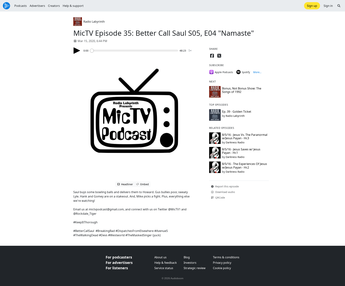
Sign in (328, 6)
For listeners (117, 268)
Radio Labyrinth (94, 22)
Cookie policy (222, 268)
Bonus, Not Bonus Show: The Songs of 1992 (241, 90)
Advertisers (37, 6)
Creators (54, 6)
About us (160, 257)
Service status (163, 268)
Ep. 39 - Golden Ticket (236, 112)
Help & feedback (165, 263)
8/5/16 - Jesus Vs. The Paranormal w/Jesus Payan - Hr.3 (244, 136)
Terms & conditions (226, 257)
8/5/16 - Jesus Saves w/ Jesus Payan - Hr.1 (241, 151)
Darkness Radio (235, 142)
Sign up (312, 6)
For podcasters (119, 257)
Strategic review (195, 268)
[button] (339, 5)
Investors (190, 263)
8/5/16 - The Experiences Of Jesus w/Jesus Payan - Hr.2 (244, 165)
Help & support (73, 6)
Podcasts (20, 6)
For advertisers (119, 262)
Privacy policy (222, 263)
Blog (187, 257)
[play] (76, 50)
